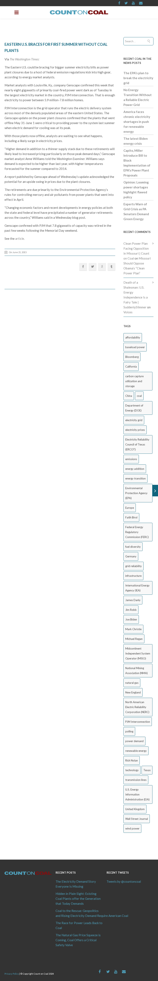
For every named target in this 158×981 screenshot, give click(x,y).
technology (132, 770)
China (128, 395)
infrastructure (133, 575)
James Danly (133, 600)
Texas (147, 770)
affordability (132, 337)
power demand (134, 741)
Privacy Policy (12, 973)
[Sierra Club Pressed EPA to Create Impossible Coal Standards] (155, 490)
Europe (129, 507)
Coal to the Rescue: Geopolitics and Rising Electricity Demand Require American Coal (79, 913)
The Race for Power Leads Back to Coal (79, 925)
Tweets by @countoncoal (124, 881)
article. (20, 238)
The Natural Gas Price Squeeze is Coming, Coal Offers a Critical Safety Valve (78, 940)
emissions (131, 459)
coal (139, 395)
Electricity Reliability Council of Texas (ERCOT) (137, 444)
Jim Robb (131, 609)
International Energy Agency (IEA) (137, 588)
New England (133, 692)
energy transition (135, 478)
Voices (127, 312)
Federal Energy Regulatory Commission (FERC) (137, 532)
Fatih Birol (131, 517)
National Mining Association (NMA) (136, 670)
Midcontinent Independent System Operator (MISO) (137, 653)
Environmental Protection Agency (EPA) (136, 493)
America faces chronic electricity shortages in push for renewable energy (136, 121)
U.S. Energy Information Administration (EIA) (137, 794)
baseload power (135, 347)
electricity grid (133, 420)
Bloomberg (132, 356)
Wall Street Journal (136, 818)
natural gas (131, 682)
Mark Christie (133, 629)
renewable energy (136, 750)
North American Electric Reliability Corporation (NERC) (137, 707)
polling (129, 731)
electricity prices (135, 429)
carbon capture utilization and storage (134, 381)
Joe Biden (131, 619)
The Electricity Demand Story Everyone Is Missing (76, 884)
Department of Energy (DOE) (134, 408)
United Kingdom (135, 809)
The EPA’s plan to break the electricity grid (138, 78)
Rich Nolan (131, 760)
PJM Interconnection (137, 721)
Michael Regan (134, 638)
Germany (130, 556)
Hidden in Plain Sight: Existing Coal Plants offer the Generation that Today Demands (78, 898)
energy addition (134, 468)
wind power (132, 828)
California (131, 366)
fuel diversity (133, 546)
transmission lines (135, 779)
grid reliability (133, 566)
